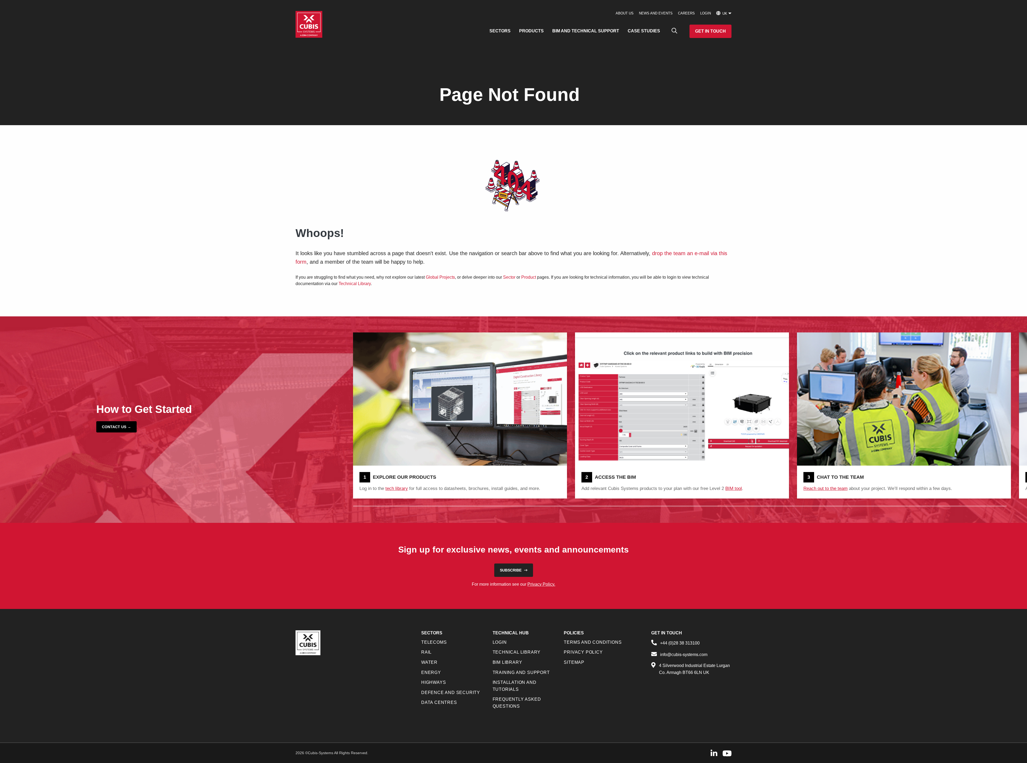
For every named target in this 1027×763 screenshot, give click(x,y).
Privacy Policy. (541, 584)
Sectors (500, 31)
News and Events (656, 13)
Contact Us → (116, 427)
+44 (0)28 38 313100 (680, 643)
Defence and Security (450, 692)
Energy (431, 672)
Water (429, 662)
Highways (433, 682)
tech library (396, 488)
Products (531, 31)
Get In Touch (710, 31)
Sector (509, 277)
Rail (426, 652)
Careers (686, 13)
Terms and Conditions (593, 642)
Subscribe (511, 570)
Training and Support (521, 672)
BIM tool (733, 488)
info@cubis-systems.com (683, 654)
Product (528, 277)
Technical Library (355, 283)
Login (705, 13)
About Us (625, 13)
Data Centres (439, 702)
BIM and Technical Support (585, 31)
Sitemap (574, 662)
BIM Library (507, 662)
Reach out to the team (825, 488)
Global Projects (440, 277)
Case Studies (644, 31)
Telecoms (434, 642)
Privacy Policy (583, 652)
